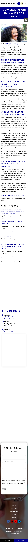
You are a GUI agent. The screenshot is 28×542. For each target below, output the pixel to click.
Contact (14, 517)
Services (14, 514)
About (14, 505)
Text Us (22, 540)
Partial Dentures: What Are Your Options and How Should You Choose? (12, 246)
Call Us (8, 540)
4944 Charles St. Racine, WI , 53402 (9, 317)
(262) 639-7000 (18, 3)
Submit (4, 489)
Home (14, 502)
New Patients (14, 508)
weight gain (8, 44)
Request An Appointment (21, 3)
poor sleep (15, 44)
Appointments (14, 511)
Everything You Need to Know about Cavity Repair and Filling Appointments (12, 234)
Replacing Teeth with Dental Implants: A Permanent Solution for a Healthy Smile (12, 211)
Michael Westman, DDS (8, 3)
